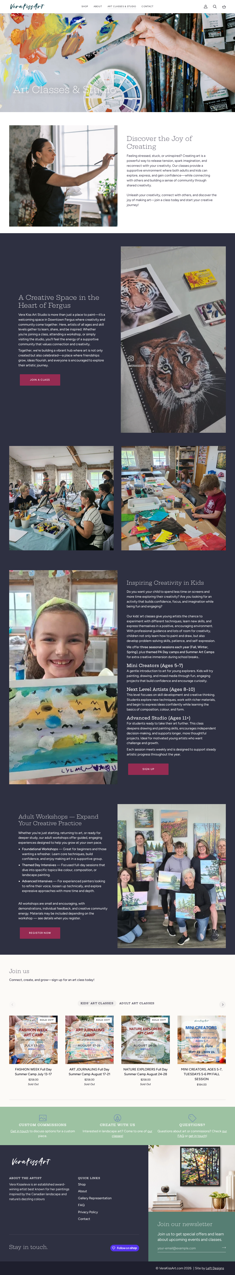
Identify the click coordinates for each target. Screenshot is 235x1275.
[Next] (222, 1004)
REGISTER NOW (40, 933)
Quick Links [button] (89, 1178)
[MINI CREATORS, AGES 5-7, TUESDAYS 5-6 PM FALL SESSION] (202, 1040)
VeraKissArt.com (171, 1268)
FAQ (81, 1205)
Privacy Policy (88, 1212)
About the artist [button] (25, 1178)
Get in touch (19, 1131)
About (82, 1191)
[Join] (223, 1248)
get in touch (197, 1136)
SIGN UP (148, 769)
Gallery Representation (95, 1198)
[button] (85, 6)
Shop (82, 1184)
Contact (84, 1219)
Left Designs (215, 1268)
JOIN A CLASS (40, 379)
